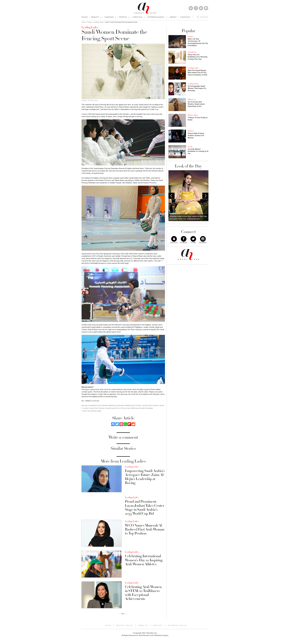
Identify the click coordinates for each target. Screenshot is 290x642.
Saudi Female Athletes (122, 405)
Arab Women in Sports (156, 405)
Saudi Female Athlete (105, 405)
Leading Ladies (98, 22)
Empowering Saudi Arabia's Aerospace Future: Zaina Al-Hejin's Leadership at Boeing (145, 477)
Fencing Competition (89, 405)
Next (205, 196)
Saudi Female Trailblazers (144, 408)
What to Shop (193, 115)
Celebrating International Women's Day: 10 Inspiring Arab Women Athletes (144, 560)
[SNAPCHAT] (174, 239)
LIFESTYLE (137, 17)
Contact (158, 625)
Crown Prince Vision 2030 (125, 408)
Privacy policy (124, 625)
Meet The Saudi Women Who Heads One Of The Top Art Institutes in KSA (197, 72)
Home (85, 17)
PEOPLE (123, 17)
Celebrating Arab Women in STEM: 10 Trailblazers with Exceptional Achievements (143, 593)
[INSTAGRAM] (203, 239)
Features (191, 36)
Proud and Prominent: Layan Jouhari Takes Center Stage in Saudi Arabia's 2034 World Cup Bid (144, 508)
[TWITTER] (193, 239)
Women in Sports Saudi (107, 408)
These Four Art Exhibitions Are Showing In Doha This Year (197, 57)
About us (143, 625)
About (173, 17)
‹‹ (119, 614)
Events (190, 146)
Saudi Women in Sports (139, 405)
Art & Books (192, 52)
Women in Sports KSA (90, 408)
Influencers (192, 99)
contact (185, 17)
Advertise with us (177, 625)
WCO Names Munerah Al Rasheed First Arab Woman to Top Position (144, 529)
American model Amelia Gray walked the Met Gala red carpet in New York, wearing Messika (188, 217)
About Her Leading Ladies (92, 411)
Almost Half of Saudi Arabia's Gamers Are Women (196, 135)
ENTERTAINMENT (156, 17)
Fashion (109, 17)
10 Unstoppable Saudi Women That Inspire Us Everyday (197, 88)
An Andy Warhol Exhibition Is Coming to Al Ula (198, 151)
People (89, 22)
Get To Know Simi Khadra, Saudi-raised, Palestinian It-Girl (196, 104)
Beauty (95, 17)
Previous (171, 196)
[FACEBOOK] (183, 239)
